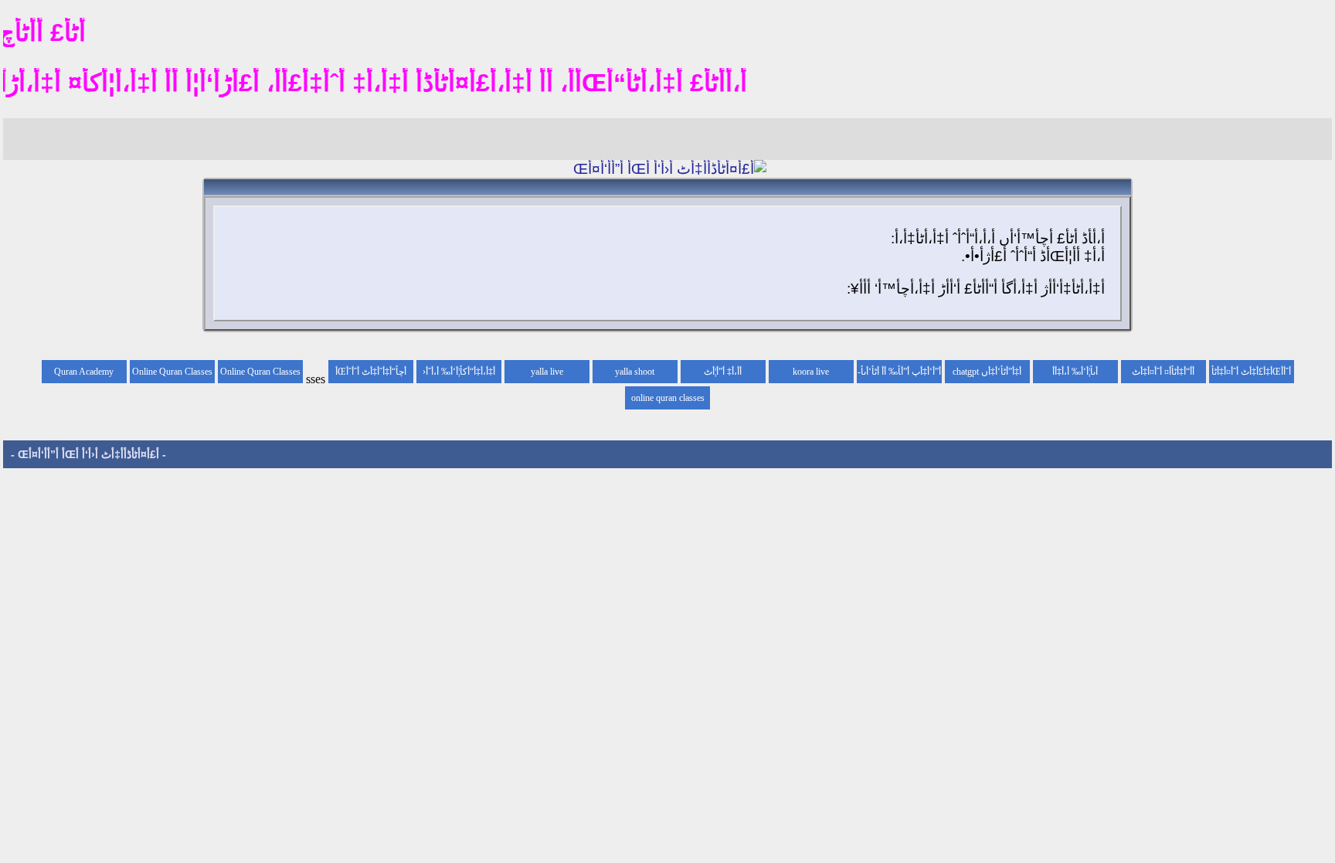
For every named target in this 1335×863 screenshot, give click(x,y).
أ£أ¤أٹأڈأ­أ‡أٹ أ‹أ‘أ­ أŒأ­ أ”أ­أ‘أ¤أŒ (88, 454)
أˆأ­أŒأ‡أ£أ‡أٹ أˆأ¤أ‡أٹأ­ (1251, 371)
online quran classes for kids (668, 400)
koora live (811, 371)
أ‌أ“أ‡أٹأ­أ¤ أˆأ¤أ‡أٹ (1163, 371)
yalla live (547, 371)
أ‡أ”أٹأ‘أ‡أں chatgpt (987, 371)
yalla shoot (634, 371)
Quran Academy (84, 371)
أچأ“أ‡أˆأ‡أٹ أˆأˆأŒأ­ (370, 371)
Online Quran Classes (172, 371)
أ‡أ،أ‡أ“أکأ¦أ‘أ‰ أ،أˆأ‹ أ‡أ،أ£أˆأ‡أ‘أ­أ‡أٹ (459, 374)
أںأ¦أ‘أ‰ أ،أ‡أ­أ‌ (1075, 371)
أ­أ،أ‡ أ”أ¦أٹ (723, 371)
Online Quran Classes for (260, 374)
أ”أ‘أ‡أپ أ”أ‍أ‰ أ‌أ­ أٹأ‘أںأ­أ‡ (901, 374)
